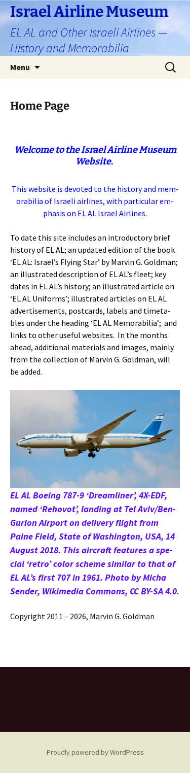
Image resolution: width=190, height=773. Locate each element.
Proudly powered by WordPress (95, 752)
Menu (20, 67)
